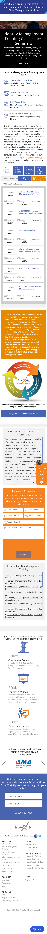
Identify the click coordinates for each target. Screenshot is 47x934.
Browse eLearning (32, 859)
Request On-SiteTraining (40, 179)
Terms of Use (30, 880)
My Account (6, 880)
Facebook (36, 836)
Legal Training (7, 865)
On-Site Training (31, 844)
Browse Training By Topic (34, 862)
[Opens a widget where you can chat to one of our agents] (37, 929)
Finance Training (8, 868)
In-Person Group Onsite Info (41, 475)
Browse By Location (32, 865)
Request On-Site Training (34, 868)
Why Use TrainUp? (8, 898)
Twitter (40, 836)
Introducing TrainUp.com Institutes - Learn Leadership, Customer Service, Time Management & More (23, 7)
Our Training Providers (10, 901)
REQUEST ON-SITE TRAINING (23, 413)
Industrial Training (8, 871)
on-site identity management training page (28, 157)
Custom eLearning (32, 847)
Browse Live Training (33, 856)
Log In (4, 886)
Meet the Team (7, 895)
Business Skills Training (10, 862)
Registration (6, 883)
